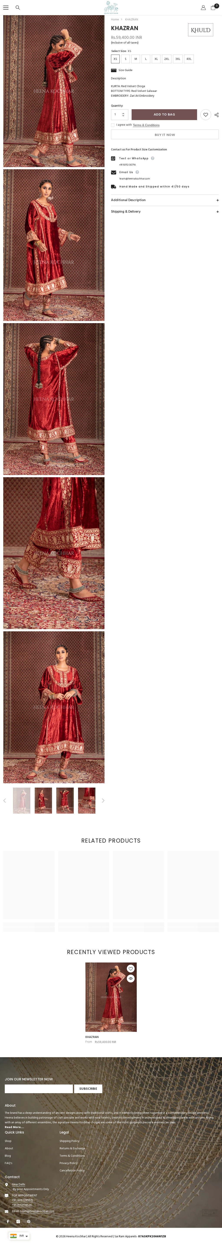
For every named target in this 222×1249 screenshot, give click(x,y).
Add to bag (164, 114)
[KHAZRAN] (111, 997)
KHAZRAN (92, 1037)
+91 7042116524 (22, 1205)
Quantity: (117, 106)
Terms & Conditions (146, 125)
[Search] (18, 7)
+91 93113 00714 (127, 165)
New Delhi (18, 1184)
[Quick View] (131, 978)
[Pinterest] (29, 1221)
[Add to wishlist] (205, 114)
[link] (29, 924)
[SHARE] (215, 115)
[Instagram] (18, 1221)
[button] (4, 800)
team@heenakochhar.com (134, 179)
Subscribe (88, 1089)
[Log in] (204, 7)
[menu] (5, 7)
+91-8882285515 (22, 1200)
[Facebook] (8, 1221)
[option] (22, 801)
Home (115, 19)
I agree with (124, 125)
